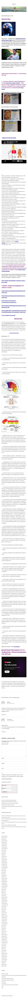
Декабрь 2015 (4, 956)
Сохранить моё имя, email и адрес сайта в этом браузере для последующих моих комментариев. (12, 775)
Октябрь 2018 (4, 903)
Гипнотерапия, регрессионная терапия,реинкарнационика (14, 975)
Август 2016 (4, 944)
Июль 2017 (4, 926)
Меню (14, 4)
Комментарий (5, 743)
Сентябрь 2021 (5, 848)
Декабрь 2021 (4, 843)
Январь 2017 (4, 936)
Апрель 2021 (4, 856)
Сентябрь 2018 (5, 904)
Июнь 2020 (4, 872)
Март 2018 (4, 914)
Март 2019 (4, 895)
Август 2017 (4, 925)
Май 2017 (3, 929)
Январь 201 (4, 965)
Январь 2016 (4, 955)
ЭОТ (2, 987)
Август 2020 (4, 868)
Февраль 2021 (4, 859)
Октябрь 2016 (4, 940)
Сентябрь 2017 (5, 923)
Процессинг (4, 983)
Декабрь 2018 (4, 900)
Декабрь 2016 (4, 937)
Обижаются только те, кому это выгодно (10, 803)
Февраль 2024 (4, 836)
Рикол (16, 241)
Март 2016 (4, 951)
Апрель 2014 (4, 964)
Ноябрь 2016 (4, 939)
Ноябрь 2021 (4, 845)
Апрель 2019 (4, 893)
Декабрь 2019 (4, 881)
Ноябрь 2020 (4, 864)
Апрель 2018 (4, 912)
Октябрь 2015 (4, 959)
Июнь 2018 (4, 909)
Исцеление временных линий (8, 980)
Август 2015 (4, 961)
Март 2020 (4, 876)
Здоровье (4, 976)
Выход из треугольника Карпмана (9, 800)
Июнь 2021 (4, 853)
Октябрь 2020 (4, 865)
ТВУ (2, 986)
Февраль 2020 (4, 878)
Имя (3, 758)
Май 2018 (3, 911)
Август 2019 (4, 887)
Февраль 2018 (4, 915)
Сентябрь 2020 (5, 867)
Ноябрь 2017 (4, 920)
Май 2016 (3, 948)
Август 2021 (4, 850)
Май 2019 (3, 892)
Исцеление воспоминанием (7, 978)
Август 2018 (4, 906)
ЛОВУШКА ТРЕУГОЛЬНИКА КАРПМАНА (9, 801)
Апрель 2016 (4, 950)
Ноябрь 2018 (4, 901)
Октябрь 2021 (4, 847)
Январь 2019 (4, 898)
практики (4, 981)
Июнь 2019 (4, 890)
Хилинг (3, 243)
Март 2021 (4, 858)
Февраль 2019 (4, 897)
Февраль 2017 (4, 934)
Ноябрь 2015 (4, 958)
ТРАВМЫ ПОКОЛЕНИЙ (11, 825)
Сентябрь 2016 (5, 942)
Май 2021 (3, 854)
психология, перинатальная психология (10, 984)
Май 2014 (3, 962)
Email (3, 763)
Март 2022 (4, 839)
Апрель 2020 (4, 875)
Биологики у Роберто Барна (12, 83)
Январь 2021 (4, 861)
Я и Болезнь (17, 646)
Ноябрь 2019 (4, 883)
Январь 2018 (4, 917)
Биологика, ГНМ (5, 973)
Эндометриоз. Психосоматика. (8, 804)
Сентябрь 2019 (5, 886)
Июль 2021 (4, 851)
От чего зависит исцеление (8, 315)
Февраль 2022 (4, 840)
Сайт (3, 768)
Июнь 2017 (4, 928)
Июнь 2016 (4, 947)
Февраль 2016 (4, 953)
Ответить (4, 714)
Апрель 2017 (4, 931)
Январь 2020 (4, 879)
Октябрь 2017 (4, 922)
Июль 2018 (4, 908)
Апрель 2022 (4, 837)
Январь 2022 (4, 842)
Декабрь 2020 (4, 862)
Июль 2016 (4, 945)
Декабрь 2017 (4, 919)
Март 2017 (4, 933)
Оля (2, 822)
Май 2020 (3, 873)
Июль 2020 (4, 870)
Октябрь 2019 (4, 884)
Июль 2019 (4, 889)
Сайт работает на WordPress (7, 995)
